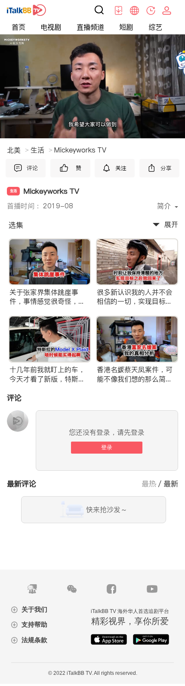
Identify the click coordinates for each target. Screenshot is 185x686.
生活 (41, 150)
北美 (18, 150)
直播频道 (90, 27)
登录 (106, 447)
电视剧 (50, 27)
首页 (18, 27)
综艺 (155, 27)
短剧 (126, 27)
